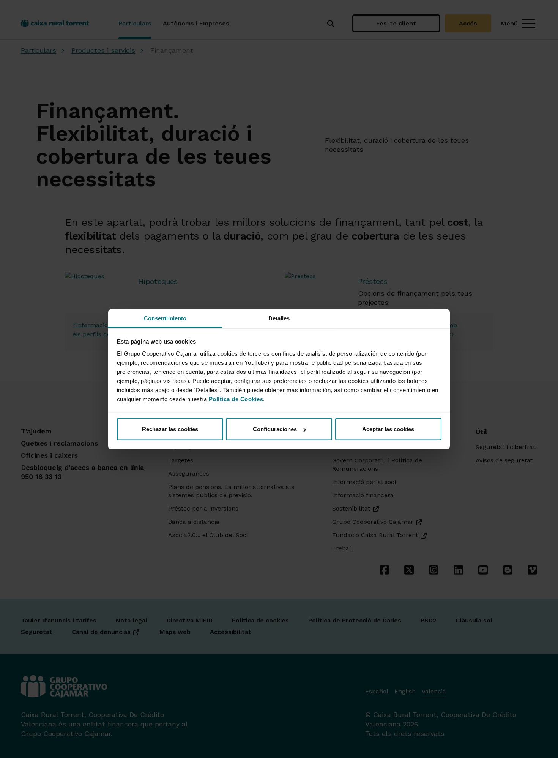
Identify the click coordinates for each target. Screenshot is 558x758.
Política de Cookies (236, 399)
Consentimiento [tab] (165, 318)
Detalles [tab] (279, 318)
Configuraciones (275, 429)
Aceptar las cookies (388, 429)
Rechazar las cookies (170, 429)
